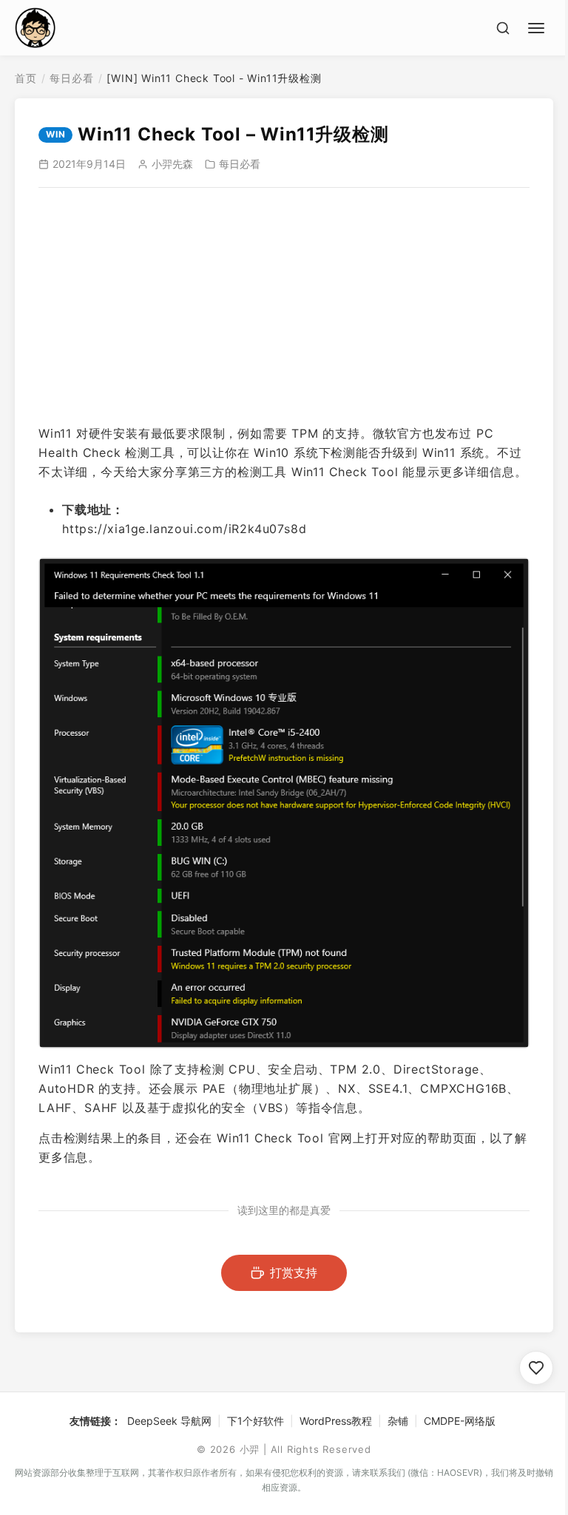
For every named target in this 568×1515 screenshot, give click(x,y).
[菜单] (538, 26)
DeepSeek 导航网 (169, 1420)
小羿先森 (172, 163)
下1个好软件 (255, 1420)
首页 (26, 78)
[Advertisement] (284, 306)
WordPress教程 (336, 1420)
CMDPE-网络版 (460, 1420)
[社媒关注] (536, 1368)
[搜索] (503, 28)
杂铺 (398, 1420)
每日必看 (71, 78)
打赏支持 (293, 1272)
